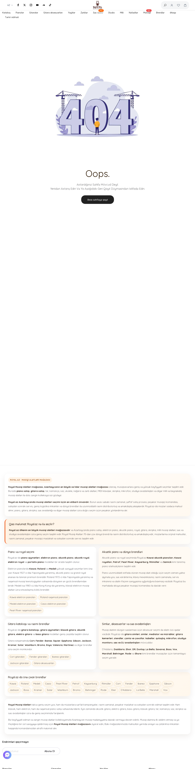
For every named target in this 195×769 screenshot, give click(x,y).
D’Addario (126, 690)
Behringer (90, 690)
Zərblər (84, 12)
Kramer (38, 690)
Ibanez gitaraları (60, 656)
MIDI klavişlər (104, 491)
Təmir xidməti (12, 17)
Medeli (36, 683)
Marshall (154, 690)
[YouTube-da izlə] (37, 5)
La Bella (140, 690)
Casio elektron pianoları (53, 603)
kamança (54, 491)
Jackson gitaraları (19, 663)
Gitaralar (33, 12)
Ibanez (141, 683)
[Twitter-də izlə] (24, 5)
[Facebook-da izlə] (18, 5)
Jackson (14, 690)
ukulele (68, 491)
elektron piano (110, 530)
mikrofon (126, 491)
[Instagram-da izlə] (30, 5)
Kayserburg (90, 683)
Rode (103, 690)
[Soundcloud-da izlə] (43, 5)
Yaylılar (71, 12)
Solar (50, 690)
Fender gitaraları (38, 656)
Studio (111, 12)
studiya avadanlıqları (142, 491)
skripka (116, 491)
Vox (165, 690)
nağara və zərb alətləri (85, 491)
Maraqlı (147, 12)
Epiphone (154, 683)
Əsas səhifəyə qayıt (97, 199)
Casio (48, 683)
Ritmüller (106, 683)
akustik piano (126, 530)
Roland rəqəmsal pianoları (54, 597)
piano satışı (96, 530)
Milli (122, 12)
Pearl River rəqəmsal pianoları (25, 610)
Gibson (168, 683)
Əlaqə (173, 12)
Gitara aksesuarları (53, 12)
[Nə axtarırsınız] (165, 5)
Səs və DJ (98, 12)
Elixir (113, 690)
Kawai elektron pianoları (22, 597)
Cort (118, 683)
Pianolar (20, 12)
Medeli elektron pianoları (23, 603)
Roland (24, 683)
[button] (7, 755)
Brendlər (160, 12)
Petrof (76, 683)
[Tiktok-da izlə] (50, 5)
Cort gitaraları (17, 656)
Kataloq (6, 12)
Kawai (13, 683)
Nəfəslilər (133, 12)
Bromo (76, 690)
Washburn (62, 690)
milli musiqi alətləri (166, 530)
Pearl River (62, 683)
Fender (129, 683)
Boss (26, 690)
